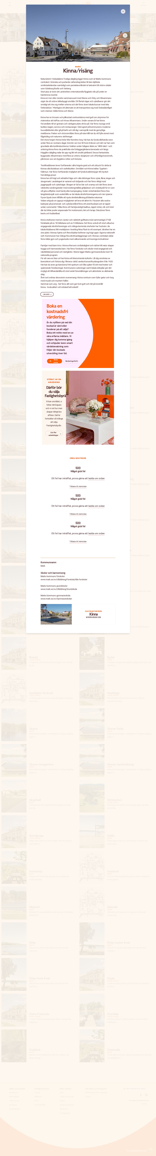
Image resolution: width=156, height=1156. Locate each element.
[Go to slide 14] (80, 59)
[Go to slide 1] (65, 59)
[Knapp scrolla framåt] (125, 35)
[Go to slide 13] (79, 59)
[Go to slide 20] (87, 59)
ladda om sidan (96, 478)
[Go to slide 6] (71, 59)
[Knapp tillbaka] (123, 11)
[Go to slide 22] (89, 59)
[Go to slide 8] (73, 59)
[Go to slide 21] (88, 59)
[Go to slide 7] (72, 59)
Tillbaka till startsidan (78, 486)
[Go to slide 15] (81, 59)
